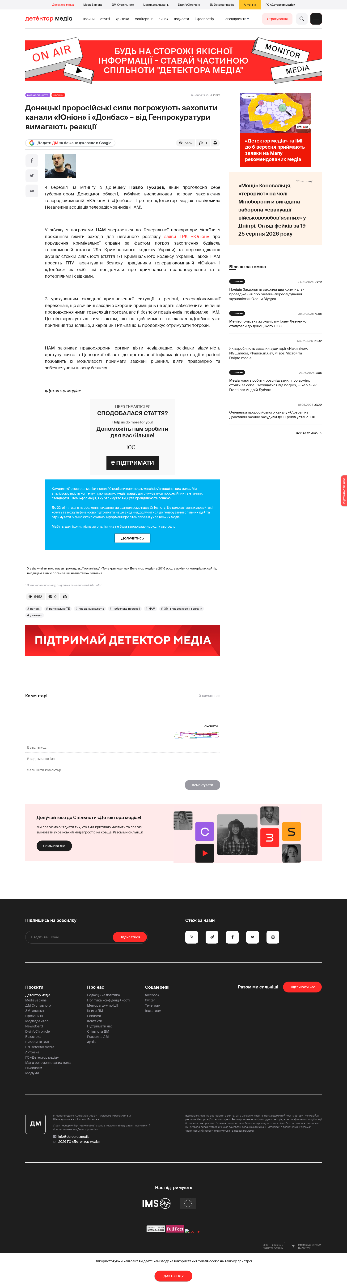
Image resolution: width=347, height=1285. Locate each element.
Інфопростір (204, 19)
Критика (122, 19)
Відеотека (33, 1037)
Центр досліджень (156, 5)
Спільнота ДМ (54, 846)
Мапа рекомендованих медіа (48, 1063)
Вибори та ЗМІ (37, 1042)
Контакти (94, 1021)
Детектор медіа (63, 5)
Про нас (95, 987)
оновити (211, 726)
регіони (35, 609)
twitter (150, 1000)
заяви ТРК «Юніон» (186, 236)
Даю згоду (174, 1276)
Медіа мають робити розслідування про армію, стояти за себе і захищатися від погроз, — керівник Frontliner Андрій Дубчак (273, 385)
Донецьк (36, 615)
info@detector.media (73, 1136)
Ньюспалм (33, 1068)
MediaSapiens (92, 5)
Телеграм (152, 1005)
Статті (105, 19)
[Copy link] (31, 191)
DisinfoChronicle (189, 5)
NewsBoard (34, 1026)
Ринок (163, 19)
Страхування (277, 19)
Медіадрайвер (37, 1021)
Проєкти (34, 987)
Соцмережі (157, 987)
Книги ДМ (95, 1011)
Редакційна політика (103, 995)
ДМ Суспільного (123, 5)
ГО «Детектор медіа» (280, 5)
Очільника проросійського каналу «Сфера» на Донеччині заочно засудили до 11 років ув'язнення (272, 414)
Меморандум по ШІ (102, 1005)
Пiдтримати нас (302, 987)
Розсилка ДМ (98, 1037)
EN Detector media (221, 5)
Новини (89, 19)
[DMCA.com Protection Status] (155, 1231)
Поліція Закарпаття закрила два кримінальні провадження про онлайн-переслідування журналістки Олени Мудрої (267, 294)
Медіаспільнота (37, 95)
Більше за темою (247, 267)
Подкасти (181, 19)
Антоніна (250, 5)
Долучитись (132, 538)
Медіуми (32, 1073)
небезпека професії (126, 609)
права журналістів (91, 609)
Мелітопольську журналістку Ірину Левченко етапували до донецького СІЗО (267, 323)
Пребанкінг (34, 1016)
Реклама (94, 1016)
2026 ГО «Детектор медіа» (79, 1141)
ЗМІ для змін (35, 1011)
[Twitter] (31, 175)
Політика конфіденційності (108, 1000)
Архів (91, 1042)
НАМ (152, 609)
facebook (152, 995)
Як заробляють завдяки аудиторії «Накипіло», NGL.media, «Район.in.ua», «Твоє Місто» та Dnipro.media (268, 353)
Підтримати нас (100, 1026)
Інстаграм (153, 1011)
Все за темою (306, 433)
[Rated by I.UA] (193, 1231)
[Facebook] (31, 160)
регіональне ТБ (59, 609)
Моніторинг (144, 19)
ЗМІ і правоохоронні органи (183, 609)
